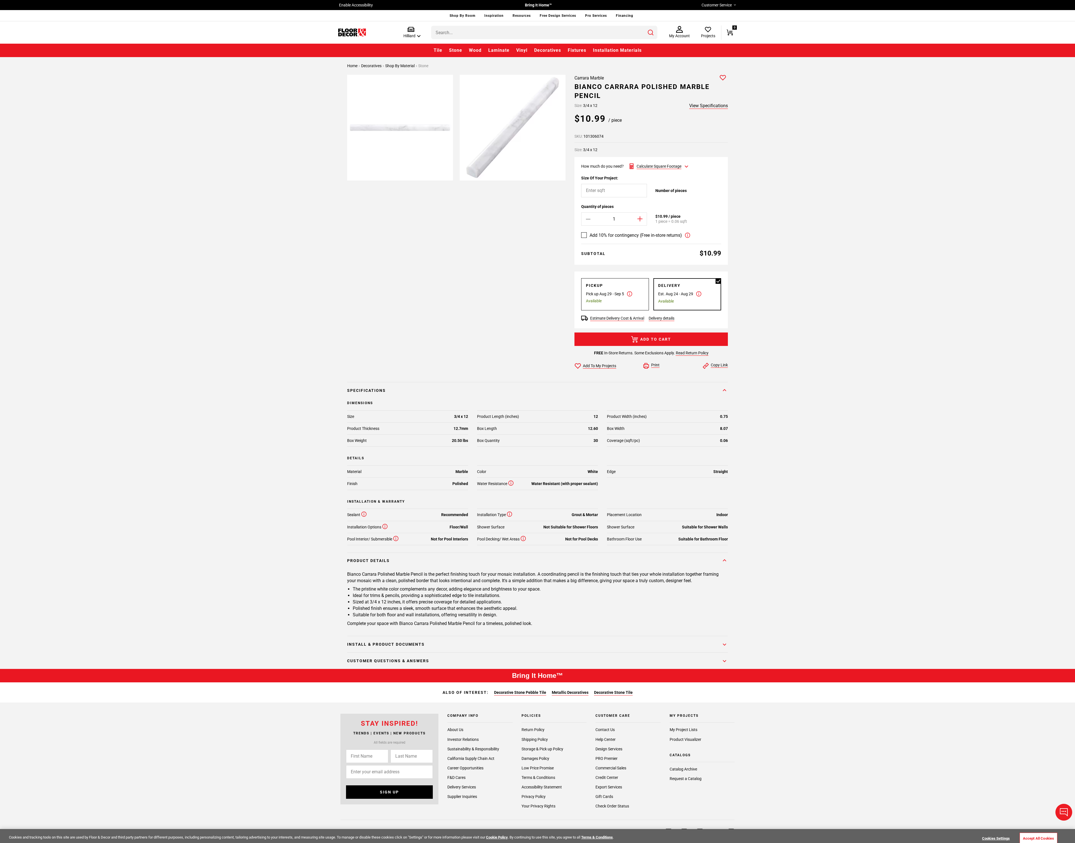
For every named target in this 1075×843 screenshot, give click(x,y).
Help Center (605, 739)
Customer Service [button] (717, 5)
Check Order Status (612, 806)
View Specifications (708, 105)
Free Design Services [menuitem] (558, 16)
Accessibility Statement (542, 787)
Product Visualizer (685, 739)
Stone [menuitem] (455, 50)
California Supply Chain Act (470, 758)
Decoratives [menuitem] (547, 50)
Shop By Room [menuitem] (462, 16)
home (352, 66)
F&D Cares (456, 777)
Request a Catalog (686, 778)
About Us (455, 729)
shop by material (400, 66)
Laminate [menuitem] (499, 50)
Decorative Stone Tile (613, 692)
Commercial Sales (610, 767)
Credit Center (606, 777)
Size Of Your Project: (599, 178)
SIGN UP (389, 792)
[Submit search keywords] (650, 32)
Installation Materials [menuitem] (617, 50)
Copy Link (719, 365)
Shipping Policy (535, 739)
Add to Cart (655, 339)
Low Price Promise (538, 767)
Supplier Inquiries (462, 796)
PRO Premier (606, 758)
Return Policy (533, 729)
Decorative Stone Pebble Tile (520, 692)
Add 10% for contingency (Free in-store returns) (636, 235)
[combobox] (544, 32)
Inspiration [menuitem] (494, 16)
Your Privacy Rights (538, 806)
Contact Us (605, 729)
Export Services (608, 787)
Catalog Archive (683, 769)
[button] (410, 32)
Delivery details (661, 318)
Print (655, 365)
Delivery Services (461, 787)
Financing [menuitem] (624, 16)
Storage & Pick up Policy (542, 748)
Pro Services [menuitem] (596, 16)
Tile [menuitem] (438, 50)
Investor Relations (463, 739)
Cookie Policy (497, 837)
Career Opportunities (465, 767)
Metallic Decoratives (570, 692)
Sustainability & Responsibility (473, 748)
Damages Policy (535, 758)
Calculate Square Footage (659, 166)
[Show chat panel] (1063, 812)
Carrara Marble (589, 78)
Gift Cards (604, 796)
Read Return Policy (692, 353)
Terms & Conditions (538, 777)
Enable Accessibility (356, 5)
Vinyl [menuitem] (521, 50)
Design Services (608, 748)
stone (423, 66)
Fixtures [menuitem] (577, 50)
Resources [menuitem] (522, 16)
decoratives (371, 66)
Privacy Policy (534, 796)
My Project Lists (683, 729)
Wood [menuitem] (475, 50)
